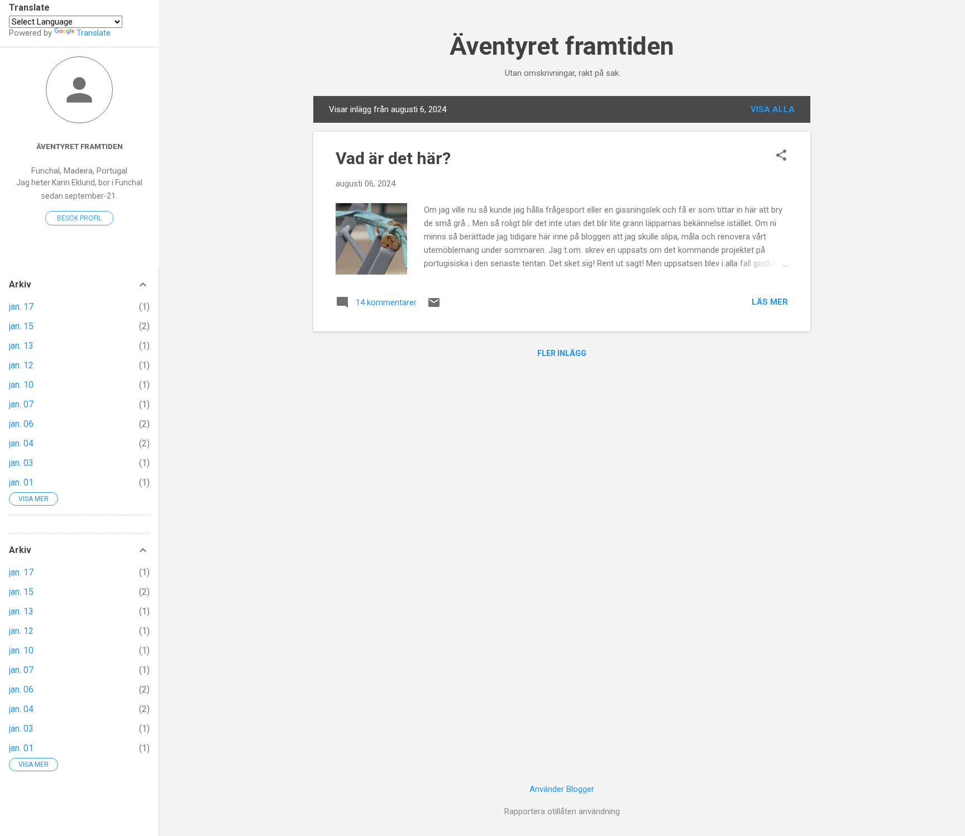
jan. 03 (21, 463)
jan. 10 (21, 384)
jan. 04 (21, 443)
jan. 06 (21, 424)
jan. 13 (21, 345)
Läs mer (770, 302)
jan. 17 (21, 306)
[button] (781, 156)
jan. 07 (21, 404)
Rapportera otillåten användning (562, 811)
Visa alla (773, 109)
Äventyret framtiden (562, 46)
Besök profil (79, 218)
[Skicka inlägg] (434, 306)
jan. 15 (21, 326)
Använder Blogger (561, 789)
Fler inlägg (561, 353)
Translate (94, 33)
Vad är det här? (393, 158)
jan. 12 (21, 365)
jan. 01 (21, 482)
